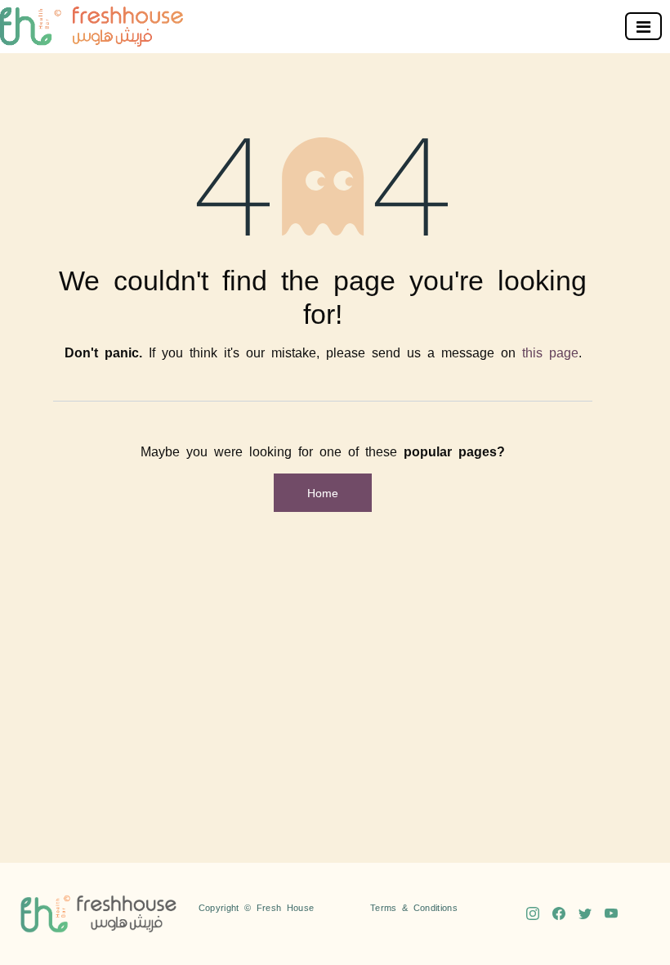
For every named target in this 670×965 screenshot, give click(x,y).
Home (322, 492)
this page (550, 351)
